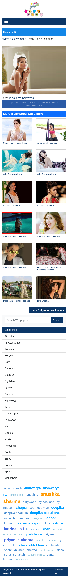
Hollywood (11, 400)
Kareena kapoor (30, 523)
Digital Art (10, 381)
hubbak (18, 518)
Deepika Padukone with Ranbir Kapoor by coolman (50, 269)
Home (5, 38)
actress (9, 488)
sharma (32, 550)
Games (9, 394)
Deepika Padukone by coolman (16, 301)
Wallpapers (11, 478)
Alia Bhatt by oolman (12, 205)
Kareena (9, 523)
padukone (34, 534)
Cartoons (10, 368)
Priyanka (50, 534)
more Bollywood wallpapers (47, 310)
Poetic (8, 452)
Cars (7, 362)
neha (21, 534)
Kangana (37, 518)
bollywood (28, 98)
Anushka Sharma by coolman (16, 236)
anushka (32, 494)
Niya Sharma (43, 301)
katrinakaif (33, 529)
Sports (8, 471)
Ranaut (39, 540)
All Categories (13, 342)
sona (7, 554)
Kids (7, 407)
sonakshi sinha (36, 554)
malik (13, 534)
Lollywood (10, 420)
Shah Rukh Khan (31, 545)
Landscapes (11, 413)
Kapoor (50, 518)
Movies (9, 439)
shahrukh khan (14, 550)
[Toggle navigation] (6, 21)
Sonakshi (19, 554)
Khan (46, 529)
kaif (28, 518)
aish (19, 488)
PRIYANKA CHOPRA (18, 540)
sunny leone (22, 559)
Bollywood (18, 38)
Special (9, 465)
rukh (14, 545)
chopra (21, 508)
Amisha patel (17, 494)
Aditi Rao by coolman (12, 174)
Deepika (57, 508)
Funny (8, 387)
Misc (7, 426)
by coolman (46, 502)
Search (57, 320)
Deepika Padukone (45, 513)
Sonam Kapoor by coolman (15, 143)
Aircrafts (9, 336)
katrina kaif (14, 529)
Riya (54, 540)
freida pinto (15, 98)
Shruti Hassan (46, 550)
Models (9, 433)
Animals (9, 349)
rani (47, 540)
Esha (7, 518)
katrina (58, 523)
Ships (8, 458)
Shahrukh (52, 545)
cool (32, 507)
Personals (10, 445)
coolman (43, 507)
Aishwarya (32, 488)
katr (47, 523)
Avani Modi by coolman (47, 143)
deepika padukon (16, 513)
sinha (60, 550)
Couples (9, 375)
